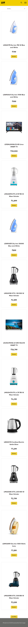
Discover (14, 56)
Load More (14, 616)
